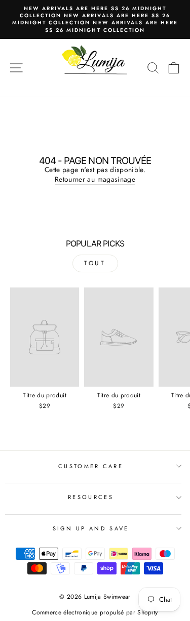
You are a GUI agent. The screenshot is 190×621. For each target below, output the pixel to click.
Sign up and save (91, 528)
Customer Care (90, 466)
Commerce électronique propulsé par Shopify (95, 612)
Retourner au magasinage (95, 179)
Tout (94, 263)
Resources (90, 497)
